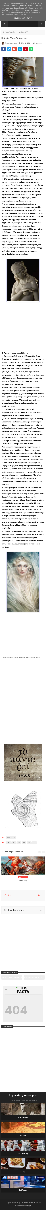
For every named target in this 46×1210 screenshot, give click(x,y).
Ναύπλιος (23, 881)
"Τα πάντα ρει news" (28, 1203)
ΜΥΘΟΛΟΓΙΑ (23, 32)
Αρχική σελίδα (10, 32)
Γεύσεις (23, 1172)
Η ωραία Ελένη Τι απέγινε (14, 38)
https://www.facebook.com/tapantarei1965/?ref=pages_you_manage (34, 978)
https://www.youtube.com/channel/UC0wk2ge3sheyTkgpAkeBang (12, 978)
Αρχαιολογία (23, 1117)
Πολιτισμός (23, 1154)
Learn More (19, 18)
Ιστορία (23, 1136)
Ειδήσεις (23, 1190)
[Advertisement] (23, 315)
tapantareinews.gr (24, 1206)
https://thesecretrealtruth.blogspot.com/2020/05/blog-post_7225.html (23, 657)
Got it (30, 18)
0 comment (37, 43)
